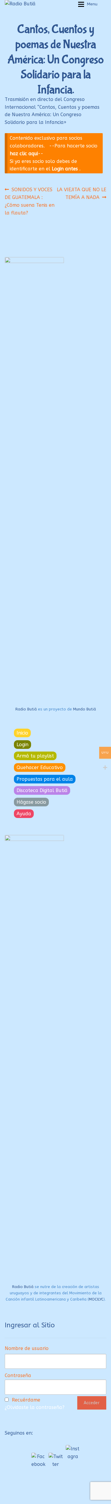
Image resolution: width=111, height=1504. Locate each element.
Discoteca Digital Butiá (42, 790)
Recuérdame (26, 1400)
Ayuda (24, 813)
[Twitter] (56, 1460)
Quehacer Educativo (40, 767)
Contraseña (18, 1375)
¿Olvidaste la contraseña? (35, 1407)
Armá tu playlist (35, 756)
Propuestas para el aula (45, 779)
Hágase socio (31, 802)
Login (22, 744)
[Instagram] (73, 1452)
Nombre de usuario (27, 1348)
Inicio (22, 733)
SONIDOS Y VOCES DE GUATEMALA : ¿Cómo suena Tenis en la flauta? (29, 201)
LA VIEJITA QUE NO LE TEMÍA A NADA (81, 193)
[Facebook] (38, 1460)
